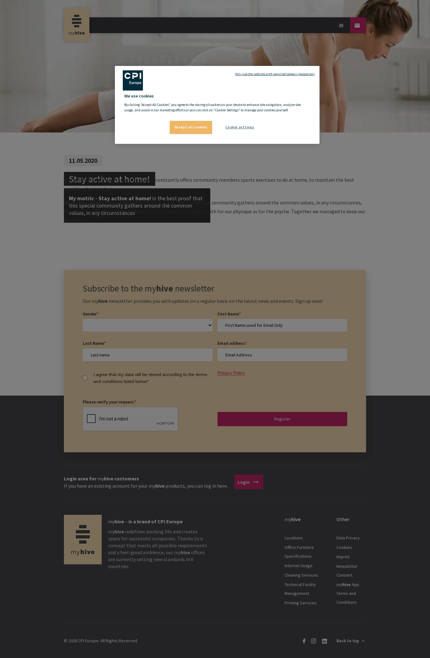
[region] (217, 105)
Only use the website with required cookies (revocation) (275, 74)
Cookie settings (240, 127)
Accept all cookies (191, 127)
